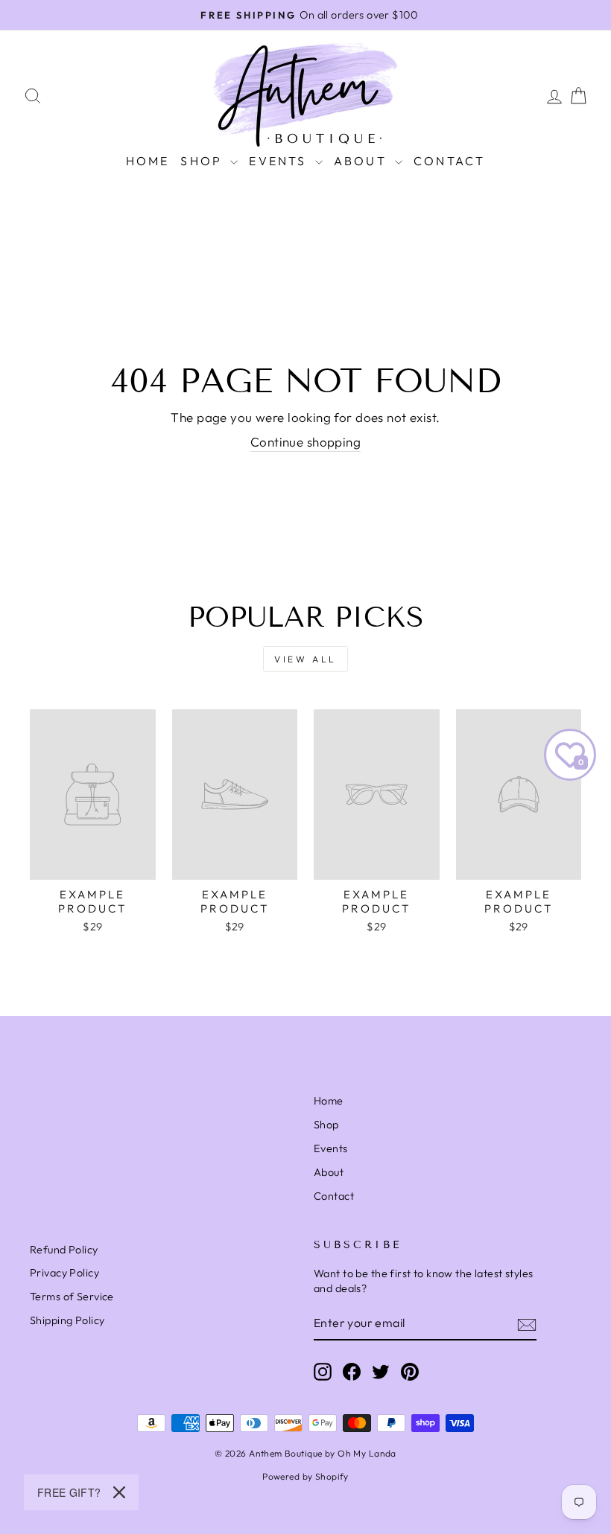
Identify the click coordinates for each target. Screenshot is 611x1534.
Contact (449, 160)
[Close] (119, 1492)
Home (148, 160)
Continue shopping (305, 442)
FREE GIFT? (69, 1492)
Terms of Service (72, 1296)
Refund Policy (64, 1249)
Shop (326, 1124)
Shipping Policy (67, 1320)
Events (280, 160)
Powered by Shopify (305, 1476)
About (362, 160)
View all (305, 659)
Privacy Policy (64, 1272)
